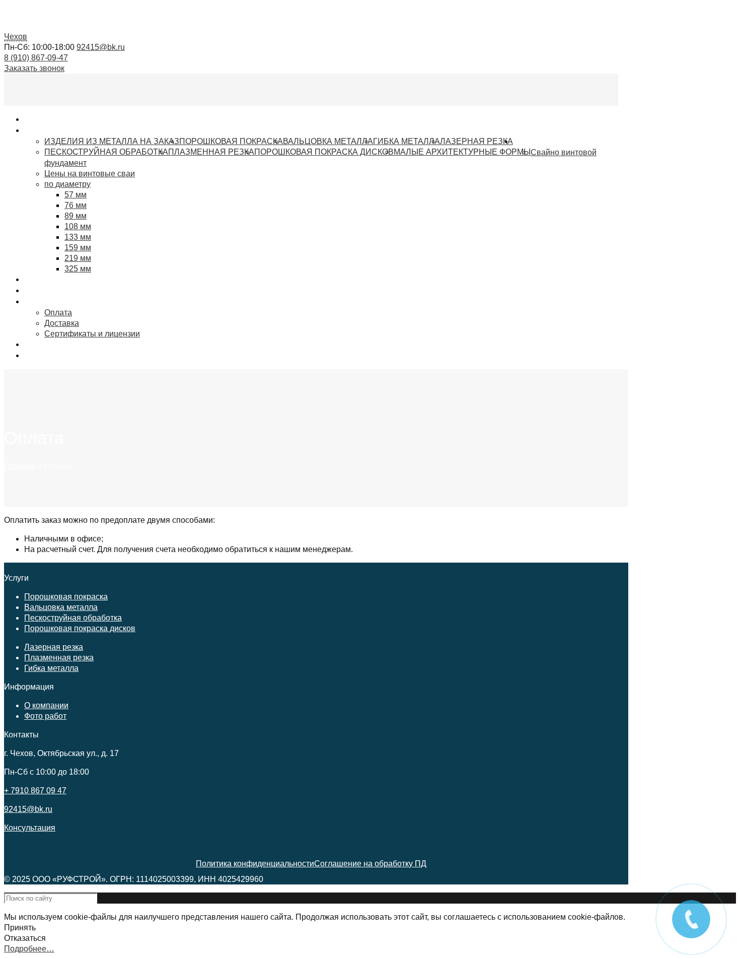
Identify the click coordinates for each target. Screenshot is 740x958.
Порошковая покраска (66, 596)
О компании (46, 705)
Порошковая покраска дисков (79, 628)
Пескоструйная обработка (73, 617)
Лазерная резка (53, 647)
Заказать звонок (34, 68)
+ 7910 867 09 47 (35, 790)
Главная (19, 466)
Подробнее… (29, 948)
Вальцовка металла (61, 607)
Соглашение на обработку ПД (370, 863)
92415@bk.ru (101, 47)
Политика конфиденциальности (255, 863)
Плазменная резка (59, 657)
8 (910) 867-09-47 (36, 57)
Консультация (29, 828)
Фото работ (45, 716)
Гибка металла (51, 668)
